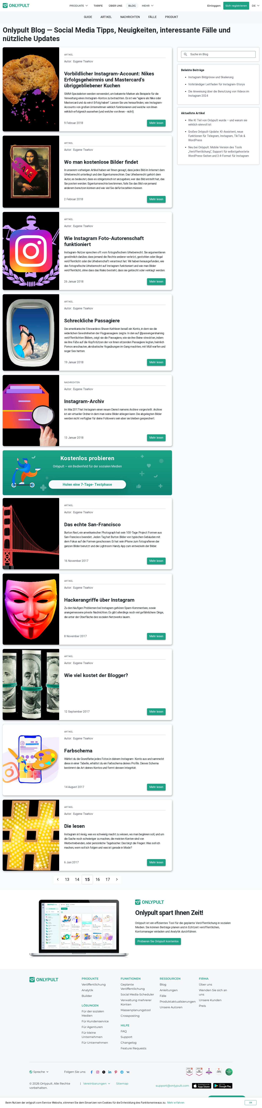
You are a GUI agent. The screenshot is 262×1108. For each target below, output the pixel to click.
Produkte (77, 5)
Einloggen (214, 5)
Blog (132, 5)
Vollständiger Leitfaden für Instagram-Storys (216, 84)
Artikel (106, 17)
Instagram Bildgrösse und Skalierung (210, 77)
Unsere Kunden (210, 1000)
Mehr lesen (156, 123)
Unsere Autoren (171, 1007)
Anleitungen (169, 990)
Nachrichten (130, 17)
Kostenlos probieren (87, 458)
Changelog (129, 1042)
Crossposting (130, 1016)
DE (254, 5)
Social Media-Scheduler (137, 994)
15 (87, 879)
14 (77, 879)
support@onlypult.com (172, 1085)
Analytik (87, 990)
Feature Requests (133, 1048)
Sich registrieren (236, 5)
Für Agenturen (92, 1027)
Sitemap (122, 1083)
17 (108, 879)
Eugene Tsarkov (83, 61)
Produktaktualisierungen (178, 1001)
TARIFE (98, 5)
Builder (87, 996)
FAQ (124, 1031)
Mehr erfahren (175, 1102)
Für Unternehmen (95, 1042)
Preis (202, 1006)
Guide (88, 17)
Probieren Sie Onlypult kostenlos (158, 941)
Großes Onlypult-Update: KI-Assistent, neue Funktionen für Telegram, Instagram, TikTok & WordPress (216, 136)
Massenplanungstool (136, 1010)
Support (126, 1037)
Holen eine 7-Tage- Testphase (87, 484)
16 (98, 879)
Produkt (171, 17)
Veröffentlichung (94, 984)
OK (250, 1102)
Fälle (152, 17)
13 (67, 879)
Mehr (146, 5)
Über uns (115, 5)
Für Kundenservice (95, 1021)
